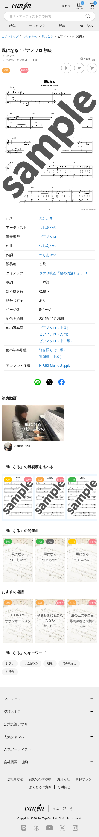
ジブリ (10, 663)
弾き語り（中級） (53, 350)
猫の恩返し (69, 663)
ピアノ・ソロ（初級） (71, 36)
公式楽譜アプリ (16, 724)
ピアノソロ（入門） (54, 334)
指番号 (10, 671)
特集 (12, 26)
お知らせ (63, 779)
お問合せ (63, 787)
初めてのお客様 (40, 779)
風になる (47, 36)
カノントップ (10, 36)
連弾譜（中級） (51, 357)
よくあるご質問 (40, 787)
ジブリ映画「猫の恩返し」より (63, 273)
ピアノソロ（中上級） (56, 341)
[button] (66, 68)
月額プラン (84, 779)
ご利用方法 (15, 779)
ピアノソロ (47, 237)
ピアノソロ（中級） (54, 328)
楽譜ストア (12, 712)
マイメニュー (14, 699)
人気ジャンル (14, 737)
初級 (50, 663)
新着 (62, 26)
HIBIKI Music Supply (54, 366)
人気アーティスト (17, 749)
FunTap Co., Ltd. (48, 818)
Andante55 (22, 446)
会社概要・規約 (16, 762)
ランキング (37, 26)
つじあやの (30, 36)
